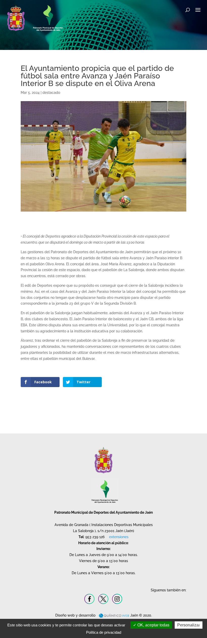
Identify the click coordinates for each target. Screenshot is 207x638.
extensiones (118, 537)
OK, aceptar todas (152, 625)
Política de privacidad (103, 632)
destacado (51, 93)
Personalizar (188, 625)
